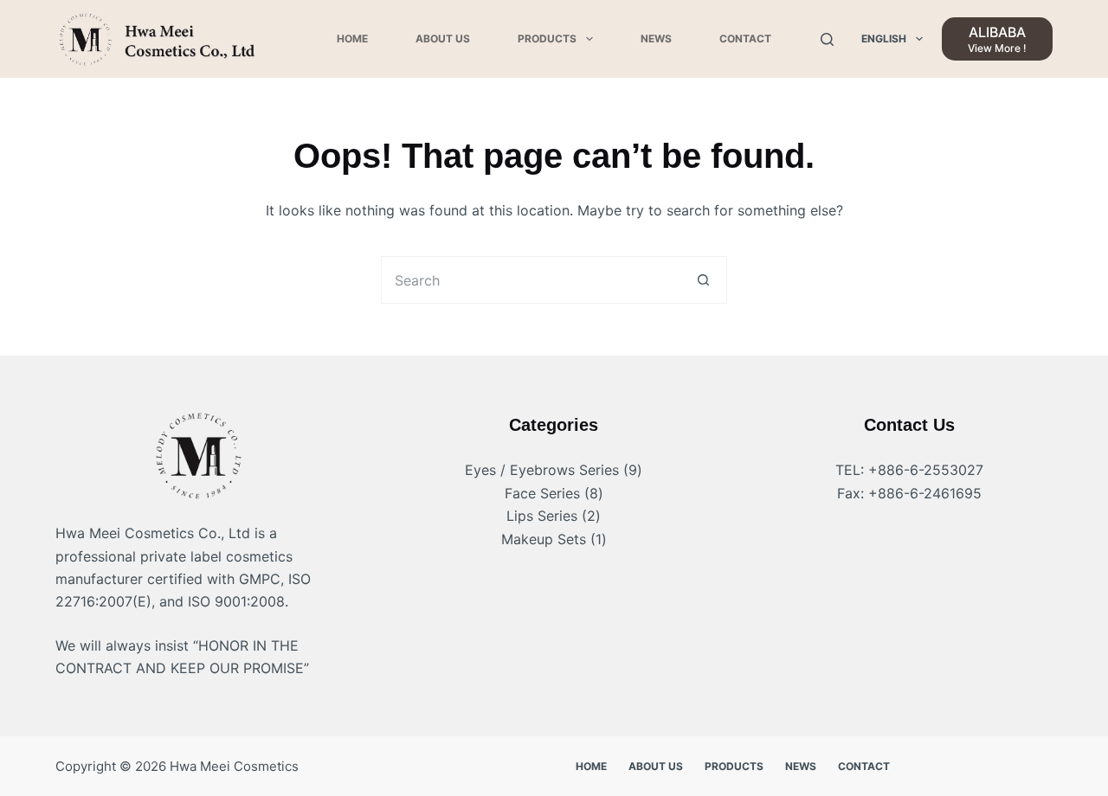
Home (352, 38)
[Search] (827, 39)
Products (547, 38)
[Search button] (703, 280)
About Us (443, 38)
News (656, 38)
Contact (745, 38)
